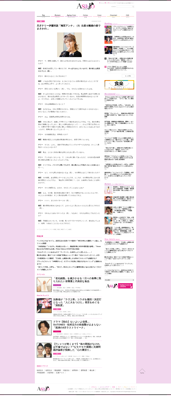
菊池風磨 (57, 370)
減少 (64, 287)
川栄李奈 (50, 373)
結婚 (69, 229)
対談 (58, 229)
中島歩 (87, 356)
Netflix (64, 311)
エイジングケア (57, 285)
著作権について (120, 389)
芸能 (57, 309)
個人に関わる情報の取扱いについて (104, 389)
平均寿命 (78, 287)
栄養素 (68, 287)
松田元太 (49, 370)
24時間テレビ (77, 334)
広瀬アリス (60, 373)
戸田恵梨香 (41, 373)
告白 (71, 334)
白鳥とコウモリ (87, 334)
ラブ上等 (59, 311)
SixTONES (60, 334)
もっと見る (128, 76)
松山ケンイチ (77, 356)
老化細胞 (59, 287)
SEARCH (113, 6)
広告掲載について (130, 389)
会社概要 (70, 389)
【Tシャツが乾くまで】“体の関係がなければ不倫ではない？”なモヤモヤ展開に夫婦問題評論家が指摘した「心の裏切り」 (77, 347)
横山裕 (92, 370)
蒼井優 (70, 356)
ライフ (133, 387)
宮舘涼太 (66, 370)
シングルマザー (44, 229)
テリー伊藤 (53, 229)
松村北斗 (66, 334)
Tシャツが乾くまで (62, 356)
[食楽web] (119, 89)
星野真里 (84, 370)
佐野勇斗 (75, 370)
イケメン (57, 331)
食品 (73, 287)
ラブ (119, 387)
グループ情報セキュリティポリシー (83, 389)
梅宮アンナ (64, 229)
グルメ (126, 387)
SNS (69, 311)
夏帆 (83, 356)
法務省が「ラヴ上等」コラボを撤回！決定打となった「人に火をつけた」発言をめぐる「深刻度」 (77, 302)
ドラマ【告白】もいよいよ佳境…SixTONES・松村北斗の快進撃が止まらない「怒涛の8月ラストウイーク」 (77, 324)
